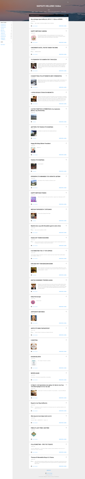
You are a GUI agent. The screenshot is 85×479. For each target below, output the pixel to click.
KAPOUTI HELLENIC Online (49, 6)
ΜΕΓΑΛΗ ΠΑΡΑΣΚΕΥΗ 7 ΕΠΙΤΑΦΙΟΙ (41, 209)
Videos (45, 11)
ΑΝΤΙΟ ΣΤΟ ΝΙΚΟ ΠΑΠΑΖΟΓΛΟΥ (40, 328)
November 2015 (3, 36)
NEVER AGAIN (35, 373)
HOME (33, 11)
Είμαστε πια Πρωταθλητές (39, 403)
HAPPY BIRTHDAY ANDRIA (39, 31)
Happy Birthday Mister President (41, 143)
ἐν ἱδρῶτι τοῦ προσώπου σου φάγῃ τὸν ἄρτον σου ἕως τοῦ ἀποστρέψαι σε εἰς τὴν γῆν (47, 385)
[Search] (67, 2)
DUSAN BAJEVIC (36, 356)
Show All (65, 15)
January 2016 (3, 33)
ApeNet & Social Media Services (54, 11)
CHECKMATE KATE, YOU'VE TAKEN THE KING (44, 47)
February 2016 (3, 31)
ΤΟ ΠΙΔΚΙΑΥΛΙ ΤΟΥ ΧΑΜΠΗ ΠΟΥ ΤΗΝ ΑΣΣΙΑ (44, 59)
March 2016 (2, 30)
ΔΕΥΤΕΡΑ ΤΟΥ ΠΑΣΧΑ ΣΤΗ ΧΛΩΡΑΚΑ (42, 127)
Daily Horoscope (36, 296)
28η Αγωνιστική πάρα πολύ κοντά (41, 416)
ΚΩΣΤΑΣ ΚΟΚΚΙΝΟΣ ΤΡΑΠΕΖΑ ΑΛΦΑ (42, 280)
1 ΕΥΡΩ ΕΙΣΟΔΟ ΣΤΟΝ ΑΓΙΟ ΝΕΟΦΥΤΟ (42, 92)
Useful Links (63, 11)
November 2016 (3, 27)
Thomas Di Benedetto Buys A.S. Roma (42, 457)
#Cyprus (40, 11)
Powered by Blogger (49, 473)
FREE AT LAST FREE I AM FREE (40, 428)
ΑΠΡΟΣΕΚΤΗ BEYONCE (38, 312)
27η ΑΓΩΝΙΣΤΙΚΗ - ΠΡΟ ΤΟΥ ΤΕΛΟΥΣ (42, 444)
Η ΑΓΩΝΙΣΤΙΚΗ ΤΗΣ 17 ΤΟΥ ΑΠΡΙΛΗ (41, 251)
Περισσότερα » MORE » (63, 42)
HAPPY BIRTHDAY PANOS (38, 193)
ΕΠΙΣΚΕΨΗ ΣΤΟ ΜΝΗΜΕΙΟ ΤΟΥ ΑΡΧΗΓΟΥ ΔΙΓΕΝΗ (45, 176)
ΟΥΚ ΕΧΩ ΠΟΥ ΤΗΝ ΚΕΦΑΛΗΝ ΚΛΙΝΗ (42, 263)
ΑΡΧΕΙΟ (36, 11)
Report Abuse (3, 44)
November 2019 (3, 24)
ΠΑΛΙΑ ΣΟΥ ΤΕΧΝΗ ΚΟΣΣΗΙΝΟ (40, 238)
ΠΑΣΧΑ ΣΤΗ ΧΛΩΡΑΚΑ (37, 160)
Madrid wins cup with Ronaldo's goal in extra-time (46, 226)
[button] (66, 19)
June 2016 (2, 28)
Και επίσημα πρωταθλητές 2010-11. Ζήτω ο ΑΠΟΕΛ (46, 19)
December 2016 (3, 25)
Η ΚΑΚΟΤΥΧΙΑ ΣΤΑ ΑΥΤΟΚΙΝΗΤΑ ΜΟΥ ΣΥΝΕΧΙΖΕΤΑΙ (46, 76)
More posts (49, 470)
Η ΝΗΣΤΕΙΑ (34, 340)
